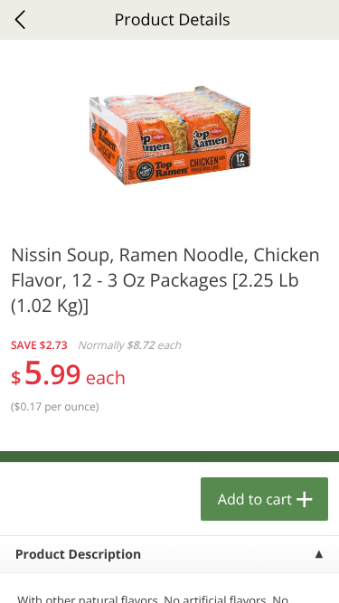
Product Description (78, 554)
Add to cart (255, 499)
